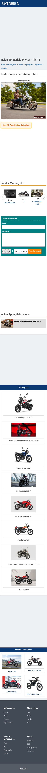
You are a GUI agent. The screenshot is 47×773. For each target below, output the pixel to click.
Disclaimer (30, 751)
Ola (5, 746)
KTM (28, 712)
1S (23, 202)
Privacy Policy (32, 748)
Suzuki (6, 712)
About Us (30, 741)
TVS (28, 723)
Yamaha (6, 719)
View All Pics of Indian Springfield (16, 125)
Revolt (6, 754)
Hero (5, 716)
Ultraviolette (8, 750)
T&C (28, 744)
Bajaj (28, 716)
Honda (29, 719)
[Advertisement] (23, 32)
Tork (5, 743)
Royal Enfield (8, 723)
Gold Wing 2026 (10, 203)
